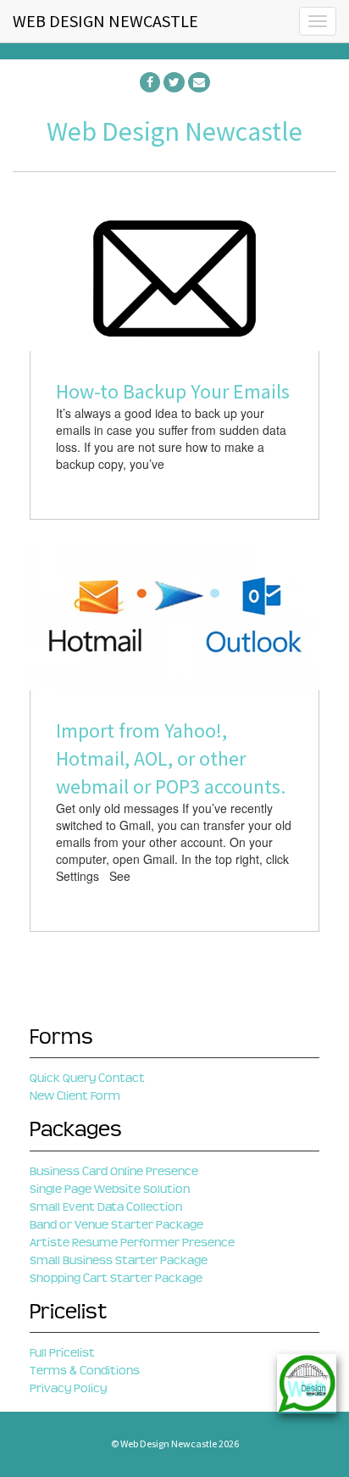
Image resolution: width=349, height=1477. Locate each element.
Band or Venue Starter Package (116, 1225)
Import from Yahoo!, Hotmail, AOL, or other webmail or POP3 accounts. (170, 758)
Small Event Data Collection (106, 1207)
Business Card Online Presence (114, 1171)
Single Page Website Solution (110, 1189)
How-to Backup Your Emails (173, 391)
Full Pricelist (62, 1353)
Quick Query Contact (87, 1078)
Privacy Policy (68, 1388)
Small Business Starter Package (119, 1260)
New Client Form (75, 1096)
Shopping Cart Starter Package (116, 1278)
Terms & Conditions (85, 1370)
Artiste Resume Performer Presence (132, 1242)
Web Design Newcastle (174, 131)
